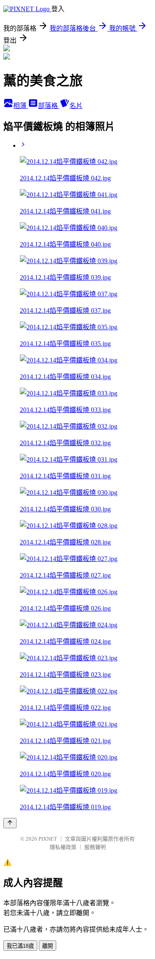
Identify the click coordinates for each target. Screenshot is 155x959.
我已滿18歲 (20, 946)
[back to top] (10, 823)
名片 (76, 105)
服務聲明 (95, 847)
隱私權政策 (63, 847)
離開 (47, 946)
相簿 (20, 105)
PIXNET (47, 839)
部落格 (49, 105)
